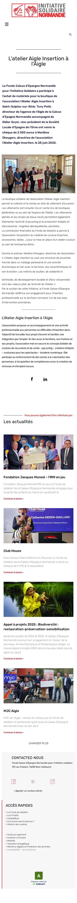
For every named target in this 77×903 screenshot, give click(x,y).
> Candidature (12, 818)
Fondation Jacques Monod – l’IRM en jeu (34, 477)
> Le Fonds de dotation (17, 812)
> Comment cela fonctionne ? (20, 821)
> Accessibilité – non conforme (21, 849)
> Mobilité (10, 840)
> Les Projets (12, 815)
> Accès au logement (16, 834)
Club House (12, 551)
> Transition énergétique (17, 843)
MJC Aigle (11, 711)
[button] (7, 24)
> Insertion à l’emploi (16, 837)
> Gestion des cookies (16, 824)
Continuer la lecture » (14, 499)
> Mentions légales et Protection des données (28, 846)
